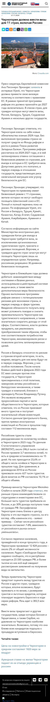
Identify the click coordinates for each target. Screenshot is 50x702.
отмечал (38, 490)
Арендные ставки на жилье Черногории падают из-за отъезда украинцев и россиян (24, 663)
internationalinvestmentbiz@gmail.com (15, 684)
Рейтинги (20, 691)
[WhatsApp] (25, 29)
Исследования (8, 691)
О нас (4, 687)
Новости (26, 11)
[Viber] (22, 29)
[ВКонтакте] (7, 29)
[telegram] (40, 679)
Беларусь (21, 13)
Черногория (35, 11)
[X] (18, 29)
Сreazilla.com (43, 73)
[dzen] (46, 679)
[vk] (34, 679)
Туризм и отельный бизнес (11, 11)
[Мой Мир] (29, 29)
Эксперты (15, 695)
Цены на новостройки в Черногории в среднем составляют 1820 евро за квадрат (23, 649)
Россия (14, 13)
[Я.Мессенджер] (3, 29)
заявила (35, 87)
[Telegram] (14, 29)
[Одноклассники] (11, 29)
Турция (29, 13)
